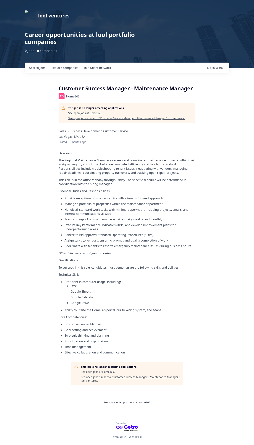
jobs (37, 68)
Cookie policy (135, 436)
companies (65, 68)
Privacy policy (119, 436)
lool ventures (54, 15)
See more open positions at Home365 (127, 402)
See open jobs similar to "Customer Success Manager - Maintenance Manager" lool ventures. (126, 118)
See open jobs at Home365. (85, 113)
